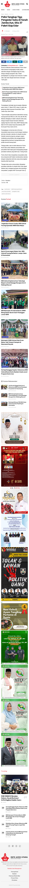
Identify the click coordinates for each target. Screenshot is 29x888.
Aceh (8, 9)
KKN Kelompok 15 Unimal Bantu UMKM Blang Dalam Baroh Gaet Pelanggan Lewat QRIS (13, 312)
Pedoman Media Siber (14, 876)
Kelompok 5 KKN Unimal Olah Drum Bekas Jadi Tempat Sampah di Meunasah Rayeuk (12, 342)
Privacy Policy (14, 878)
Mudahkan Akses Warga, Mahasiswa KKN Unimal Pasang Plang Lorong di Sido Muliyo (16, 825)
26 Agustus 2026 (12, 407)
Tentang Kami (14, 871)
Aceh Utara (16, 9)
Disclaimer (14, 880)
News (2, 9)
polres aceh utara (6, 193)
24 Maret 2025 (15, 31)
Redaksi (8, 31)
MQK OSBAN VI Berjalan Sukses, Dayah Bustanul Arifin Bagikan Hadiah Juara (11, 798)
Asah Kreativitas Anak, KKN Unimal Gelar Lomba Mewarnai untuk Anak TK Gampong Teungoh (16, 833)
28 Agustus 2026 (5, 287)
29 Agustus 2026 (5, 227)
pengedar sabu (15, 191)
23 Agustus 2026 (12, 390)
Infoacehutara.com (13, 65)
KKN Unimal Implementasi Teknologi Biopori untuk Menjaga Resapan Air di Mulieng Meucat (13, 99)
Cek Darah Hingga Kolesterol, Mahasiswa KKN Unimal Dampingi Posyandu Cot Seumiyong (18, 387)
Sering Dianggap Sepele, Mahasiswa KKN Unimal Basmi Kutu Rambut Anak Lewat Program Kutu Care (14, 372)
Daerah (6, 14)
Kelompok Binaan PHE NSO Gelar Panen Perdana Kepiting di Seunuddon (17, 404)
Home (2, 14)
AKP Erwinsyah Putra (17, 189)
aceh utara (7, 189)
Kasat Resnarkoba (6, 191)
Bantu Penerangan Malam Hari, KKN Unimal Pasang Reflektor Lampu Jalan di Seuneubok (14, 93)
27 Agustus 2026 (5, 376)
